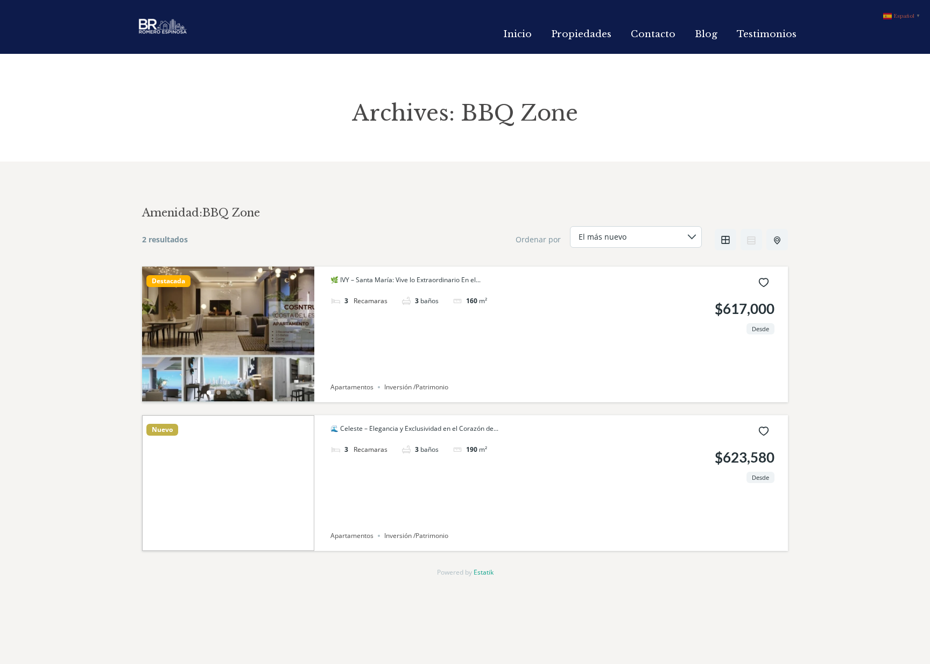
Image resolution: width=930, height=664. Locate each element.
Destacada (168, 281)
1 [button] (209, 392)
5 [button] (247, 392)
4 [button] (238, 392)
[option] (228, 334)
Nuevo (162, 430)
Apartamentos (352, 387)
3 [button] (228, 392)
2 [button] (218, 392)
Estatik (484, 572)
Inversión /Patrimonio (416, 387)
